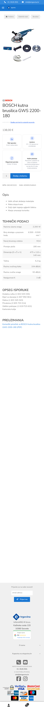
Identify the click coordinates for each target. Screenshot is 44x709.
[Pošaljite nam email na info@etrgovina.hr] (25, 662)
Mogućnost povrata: (12, 162)
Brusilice (35, 17)
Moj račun (9, 705)
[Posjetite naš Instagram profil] (25, 679)
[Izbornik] (3, 7)
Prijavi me (23, 599)
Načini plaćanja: (32, 159)
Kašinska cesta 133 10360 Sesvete (22, 627)
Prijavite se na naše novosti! (22, 587)
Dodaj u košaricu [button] (39, 377)
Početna (11, 17)
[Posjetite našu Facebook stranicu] (18, 679)
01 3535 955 (12, 2)
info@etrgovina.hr (32, 2)
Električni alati (23, 17)
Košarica (23, 703)
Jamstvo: (32, 142)
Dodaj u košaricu (20, 176)
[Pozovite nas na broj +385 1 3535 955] (18, 662)
